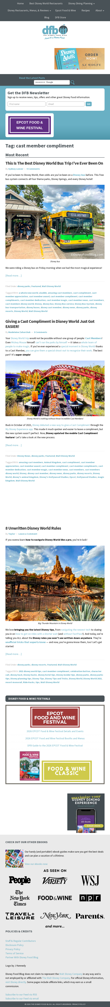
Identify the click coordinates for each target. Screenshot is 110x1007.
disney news (69, 307)
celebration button (80, 671)
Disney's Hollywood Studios (54, 477)
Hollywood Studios (87, 477)
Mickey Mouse (18, 342)
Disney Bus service (64, 303)
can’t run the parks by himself (51, 342)
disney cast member (51, 307)
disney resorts (84, 473)
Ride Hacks (29, 682)
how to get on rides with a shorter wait (37, 633)
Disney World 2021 (92, 678)
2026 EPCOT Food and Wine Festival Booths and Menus (55, 738)
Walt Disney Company (70, 974)
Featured (36, 286)
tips (38, 682)
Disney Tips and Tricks (56, 678)
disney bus (48, 303)
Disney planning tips (20, 678)
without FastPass (72, 633)
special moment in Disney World (78, 346)
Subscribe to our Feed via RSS (21, 994)
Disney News (23, 455)
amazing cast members (60, 292)
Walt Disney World (51, 286)
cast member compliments (83, 466)
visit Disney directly (15, 982)
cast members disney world (19, 303)
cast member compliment (64, 296)
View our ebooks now (36, 864)
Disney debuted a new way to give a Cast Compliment (61, 425)
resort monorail (13, 682)
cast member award (39, 296)
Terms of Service (14, 953)
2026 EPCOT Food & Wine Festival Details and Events (55, 731)
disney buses (33, 307)
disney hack (16, 674)
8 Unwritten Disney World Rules (33, 528)
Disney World (21, 311)
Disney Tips (38, 678)
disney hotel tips (46, 674)
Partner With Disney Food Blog (21, 957)
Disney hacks (30, 674)
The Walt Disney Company (56, 978)
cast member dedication (33, 300)
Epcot (73, 477)
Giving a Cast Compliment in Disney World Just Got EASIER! (49, 324)
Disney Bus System (84, 303)
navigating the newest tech (75, 629)
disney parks (23, 286)
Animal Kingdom (52, 462)
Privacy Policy (12, 949)
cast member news (78, 300)
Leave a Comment (27, 533)
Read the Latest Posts (32, 78)
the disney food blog (55, 26)
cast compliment (82, 292)
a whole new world (28, 292)
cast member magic (57, 300)
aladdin (43, 292)
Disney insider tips (65, 674)
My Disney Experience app (19, 429)
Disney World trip (20, 338)
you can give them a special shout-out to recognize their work (58, 350)
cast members (96, 300)
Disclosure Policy (14, 945)
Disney (38, 303)
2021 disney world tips (30, 671)
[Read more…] (13, 275)
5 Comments (33, 168)
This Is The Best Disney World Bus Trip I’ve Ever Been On (54, 163)
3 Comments (40, 332)
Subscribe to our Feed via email (22, 998)
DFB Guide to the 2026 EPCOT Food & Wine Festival (55, 745)
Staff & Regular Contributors (20, 940)
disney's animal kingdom (26, 477)
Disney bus (79, 174)
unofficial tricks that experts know (25, 642)
